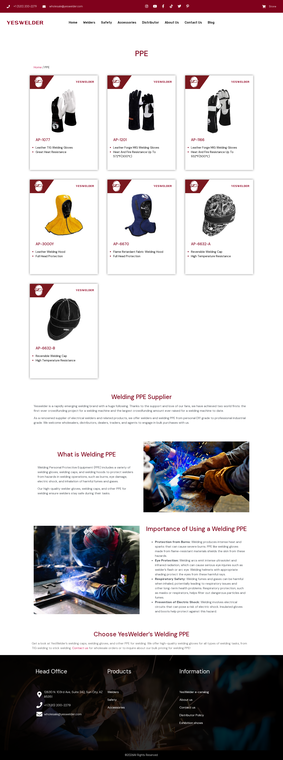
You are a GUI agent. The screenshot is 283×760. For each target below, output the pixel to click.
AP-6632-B (45, 348)
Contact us (193, 22)
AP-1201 (120, 139)
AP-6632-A (201, 244)
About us (172, 22)
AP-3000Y (45, 244)
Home (73, 22)
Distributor (150, 22)
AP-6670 (121, 244)
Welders (89, 22)
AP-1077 (43, 139)
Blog (211, 22)
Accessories (127, 22)
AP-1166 (197, 139)
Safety (106, 22)
